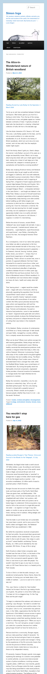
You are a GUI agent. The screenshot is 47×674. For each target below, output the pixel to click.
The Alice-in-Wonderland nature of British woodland (18, 65)
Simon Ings (13, 13)
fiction (14, 43)
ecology (13, 402)
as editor (21, 43)
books (14, 400)
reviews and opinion (23, 400)
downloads (16, 47)
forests (34, 402)
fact (8, 43)
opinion (30, 43)
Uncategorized (35, 400)
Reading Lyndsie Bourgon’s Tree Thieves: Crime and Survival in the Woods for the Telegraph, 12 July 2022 (23, 457)
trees (38, 402)
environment (21, 402)
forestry (28, 402)
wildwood (9, 404)
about (8, 47)
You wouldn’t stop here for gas (16, 415)
